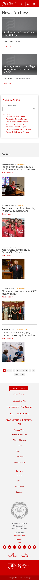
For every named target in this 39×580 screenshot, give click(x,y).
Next (17, 374)
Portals (19, 475)
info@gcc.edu (19, 535)
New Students (19, 462)
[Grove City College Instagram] (14, 547)
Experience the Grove (19, 407)
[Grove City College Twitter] (9, 547)
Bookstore (19, 492)
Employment (19, 486)
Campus (20, 205)
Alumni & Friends (19, 440)
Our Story (19, 394)
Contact (20, 542)
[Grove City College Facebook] (4, 547)
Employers (20, 457)
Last (22, 374)
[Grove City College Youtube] (19, 547)
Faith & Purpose (19, 413)
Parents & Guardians (19, 434)
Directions (19, 540)
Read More (6, 173)
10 (33, 370)
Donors (19, 446)
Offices (19, 481)
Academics (21, 164)
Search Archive (9, 105)
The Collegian (13, 556)
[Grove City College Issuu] (24, 547)
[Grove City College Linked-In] (34, 547)
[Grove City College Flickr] (29, 547)
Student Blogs (26, 556)
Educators (19, 451)
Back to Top (18, 388)
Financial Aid (22, 330)
